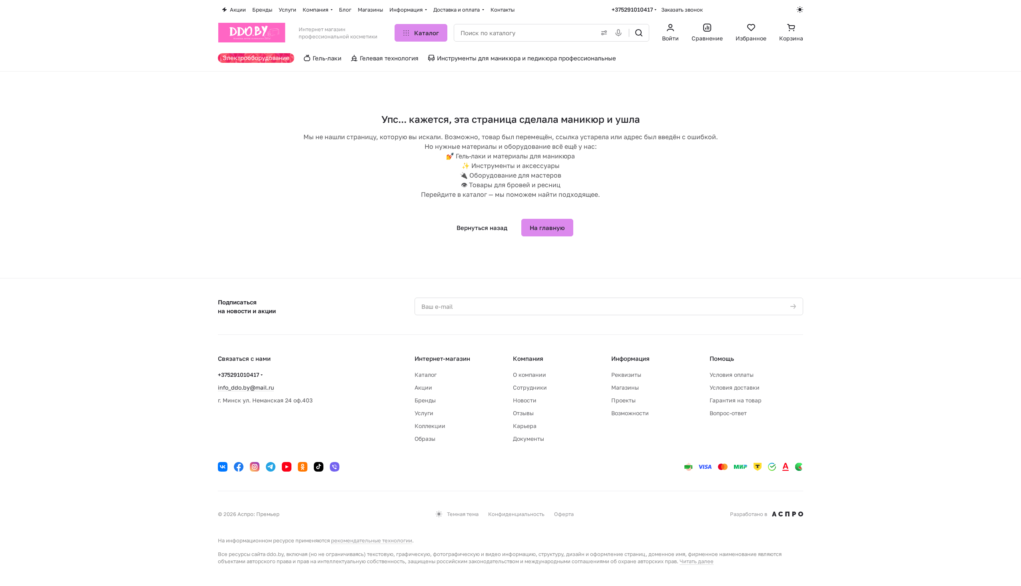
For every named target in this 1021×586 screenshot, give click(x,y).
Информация (630, 358)
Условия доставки (735, 387)
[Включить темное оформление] (800, 9)
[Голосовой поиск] (620, 32)
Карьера (524, 425)
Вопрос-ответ (728, 413)
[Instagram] (254, 467)
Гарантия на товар (736, 400)
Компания (528, 358)
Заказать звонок (682, 9)
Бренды (425, 400)
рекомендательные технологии (371, 540)
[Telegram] (270, 467)
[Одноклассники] (302, 467)
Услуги (424, 413)
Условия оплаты (732, 374)
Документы (528, 438)
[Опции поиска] (602, 32)
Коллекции (430, 425)
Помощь (722, 358)
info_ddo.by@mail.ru (246, 387)
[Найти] (639, 32)
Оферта (564, 514)
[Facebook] (238, 467)
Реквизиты (626, 374)
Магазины (625, 387)
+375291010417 (632, 9)
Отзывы (523, 413)
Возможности (630, 413)
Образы (425, 438)
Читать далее (697, 561)
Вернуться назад (482, 227)
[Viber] (334, 467)
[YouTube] (286, 467)
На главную (547, 227)
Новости (524, 400)
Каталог (426, 374)
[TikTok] (318, 467)
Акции (423, 387)
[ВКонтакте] (222, 467)
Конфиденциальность (516, 514)
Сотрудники (530, 387)
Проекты (623, 400)
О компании (529, 374)
